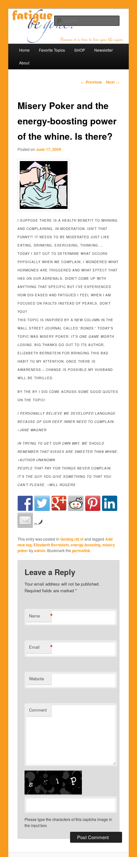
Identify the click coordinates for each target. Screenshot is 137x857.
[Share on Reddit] (75, 503)
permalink (81, 550)
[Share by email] (25, 520)
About (24, 62)
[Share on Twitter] (42, 503)
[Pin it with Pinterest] (92, 503)
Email (40, 647)
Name (40, 616)
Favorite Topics (52, 50)
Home (24, 50)
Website (36, 679)
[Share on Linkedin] (109, 503)
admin (39, 550)
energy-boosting (85, 545)
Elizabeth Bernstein (51, 545)
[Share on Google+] (59, 503)
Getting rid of (71, 539)
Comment (38, 710)
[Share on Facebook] (25, 503)
